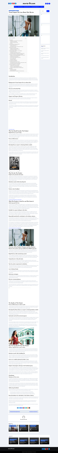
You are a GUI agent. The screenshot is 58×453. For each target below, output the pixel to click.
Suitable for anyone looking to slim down (15, 52)
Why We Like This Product (13, 47)
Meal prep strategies (13, 59)
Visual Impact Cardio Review (33, 411)
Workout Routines (12, 440)
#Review (26, 14)
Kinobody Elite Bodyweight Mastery (15, 411)
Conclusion (11, 68)
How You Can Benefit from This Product (15, 64)
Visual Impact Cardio (32, 426)
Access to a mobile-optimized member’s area (16, 66)
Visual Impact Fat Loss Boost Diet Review (21, 12)
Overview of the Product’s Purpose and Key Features (16, 54)
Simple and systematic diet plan (14, 48)
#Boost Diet (20, 14)
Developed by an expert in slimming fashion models (17, 46)
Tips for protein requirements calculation (16, 57)
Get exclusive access (11, 129)
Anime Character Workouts (13, 439)
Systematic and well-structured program (15, 63)
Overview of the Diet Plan (14, 41)
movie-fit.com (29, 4)
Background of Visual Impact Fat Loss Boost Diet (16, 40)
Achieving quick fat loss (13, 51)
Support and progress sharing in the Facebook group (17, 67)
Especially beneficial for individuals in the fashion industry (17, 53)
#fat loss (23, 14)
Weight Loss (17, 10)
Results (12, 43)
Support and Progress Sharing (14, 42)
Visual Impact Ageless (22, 425)
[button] (25, 38)
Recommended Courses (12, 10)
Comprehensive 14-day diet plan (14, 56)
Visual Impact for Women (13, 426)
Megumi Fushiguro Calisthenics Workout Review (13, 442)
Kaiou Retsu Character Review (45, 55)
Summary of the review (13, 69)
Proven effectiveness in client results (15, 61)
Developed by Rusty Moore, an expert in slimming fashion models (18, 62)
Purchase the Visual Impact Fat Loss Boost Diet (15, 199)
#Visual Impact (29, 14)
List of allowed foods (13, 58)
